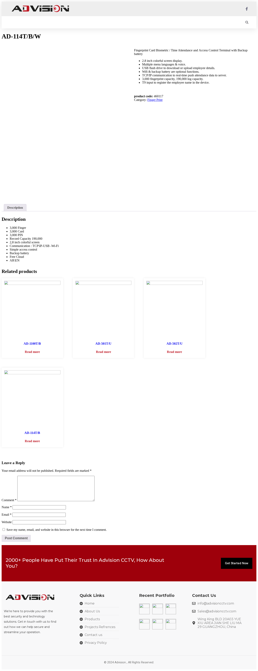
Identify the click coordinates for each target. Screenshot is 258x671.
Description (15, 207)
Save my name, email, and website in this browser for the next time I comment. (56, 529)
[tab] (15, 207)
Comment (9, 500)
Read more (32, 352)
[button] (247, 22)
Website (7, 522)
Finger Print (154, 100)
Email (6, 514)
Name (7, 507)
